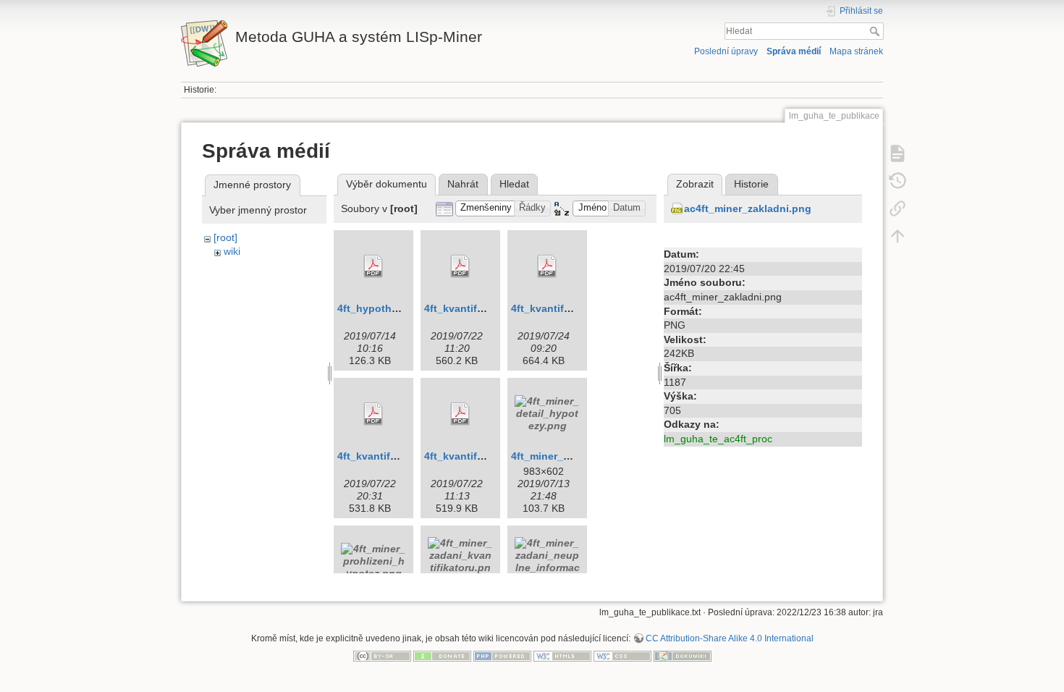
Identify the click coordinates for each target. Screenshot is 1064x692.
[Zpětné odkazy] (897, 208)
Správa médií (794, 51)
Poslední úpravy (726, 51)
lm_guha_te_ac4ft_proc (718, 438)
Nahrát (462, 184)
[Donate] (442, 656)
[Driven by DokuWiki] (683, 656)
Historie (751, 184)
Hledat (876, 31)
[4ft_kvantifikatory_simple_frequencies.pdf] (373, 414)
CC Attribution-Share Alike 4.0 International (730, 638)
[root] (225, 237)
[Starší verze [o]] (897, 181)
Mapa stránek (856, 51)
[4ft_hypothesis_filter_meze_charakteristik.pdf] (373, 266)
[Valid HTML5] (562, 656)
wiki (232, 251)
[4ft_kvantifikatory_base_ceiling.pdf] (460, 266)
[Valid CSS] (622, 656)
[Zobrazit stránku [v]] (897, 153)
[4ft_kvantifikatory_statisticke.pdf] (460, 414)
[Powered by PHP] (502, 656)
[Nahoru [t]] (897, 236)
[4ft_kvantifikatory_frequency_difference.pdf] (547, 266)
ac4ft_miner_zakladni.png (747, 208)
